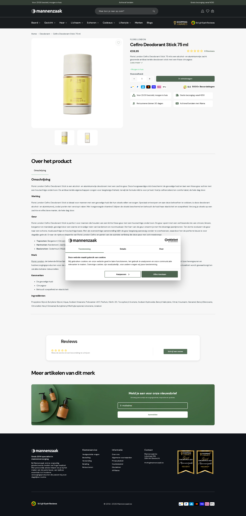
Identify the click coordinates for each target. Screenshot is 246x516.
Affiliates (116, 470)
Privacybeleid (117, 461)
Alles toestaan (159, 274)
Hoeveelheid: (136, 74)
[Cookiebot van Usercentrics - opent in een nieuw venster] (166, 240)
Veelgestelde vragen (91, 454)
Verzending (87, 461)
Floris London (37, 261)
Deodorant (45, 34)
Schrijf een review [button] (175, 351)
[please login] (118, 42)
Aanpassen (121, 274)
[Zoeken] (155, 11)
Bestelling (86, 458)
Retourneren (87, 467)
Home (34, 34)
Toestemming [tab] (84, 249)
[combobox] (126, 11)
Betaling (85, 464)
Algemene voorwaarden (122, 458)
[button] (202, 11)
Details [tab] (123, 249)
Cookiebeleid (117, 464)
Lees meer (135, 62)
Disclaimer (116, 467)
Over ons (116, 454)
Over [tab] (161, 249)
